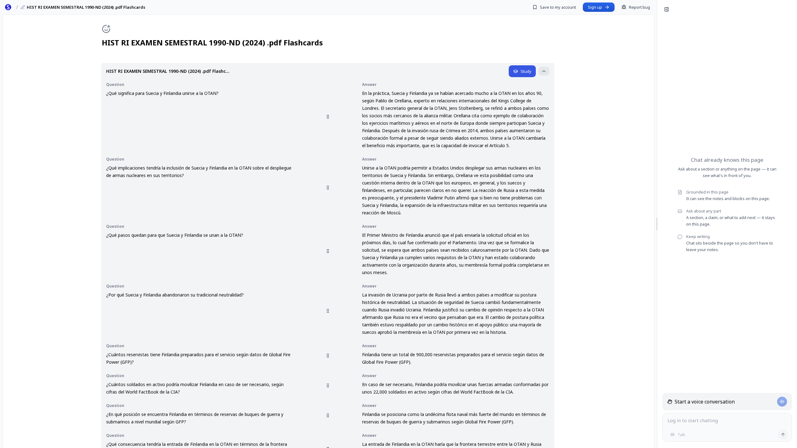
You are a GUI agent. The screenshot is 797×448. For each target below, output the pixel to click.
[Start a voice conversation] (782, 402)
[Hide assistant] (666, 9)
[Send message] (783, 435)
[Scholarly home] (8, 7)
